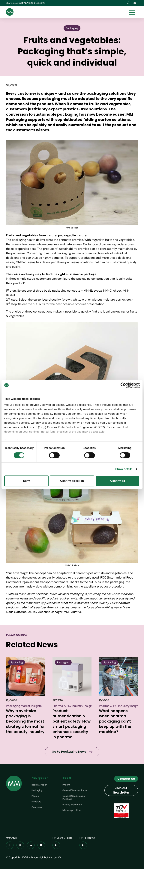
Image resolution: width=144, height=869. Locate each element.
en (134, 2)
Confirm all (117, 481)
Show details (123, 469)
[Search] (128, 2)
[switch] (54, 455)
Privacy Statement (72, 804)
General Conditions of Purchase (74, 797)
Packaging (37, 790)
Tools (66, 778)
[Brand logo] (10, 12)
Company (37, 807)
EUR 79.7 (23, 2)
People (35, 795)
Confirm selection (72, 481)
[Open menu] (132, 12)
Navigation (40, 778)
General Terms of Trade (74, 790)
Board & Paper (39, 784)
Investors (36, 801)
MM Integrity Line (71, 810)
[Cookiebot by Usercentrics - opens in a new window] (123, 385)
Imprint (66, 784)
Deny (26, 481)
